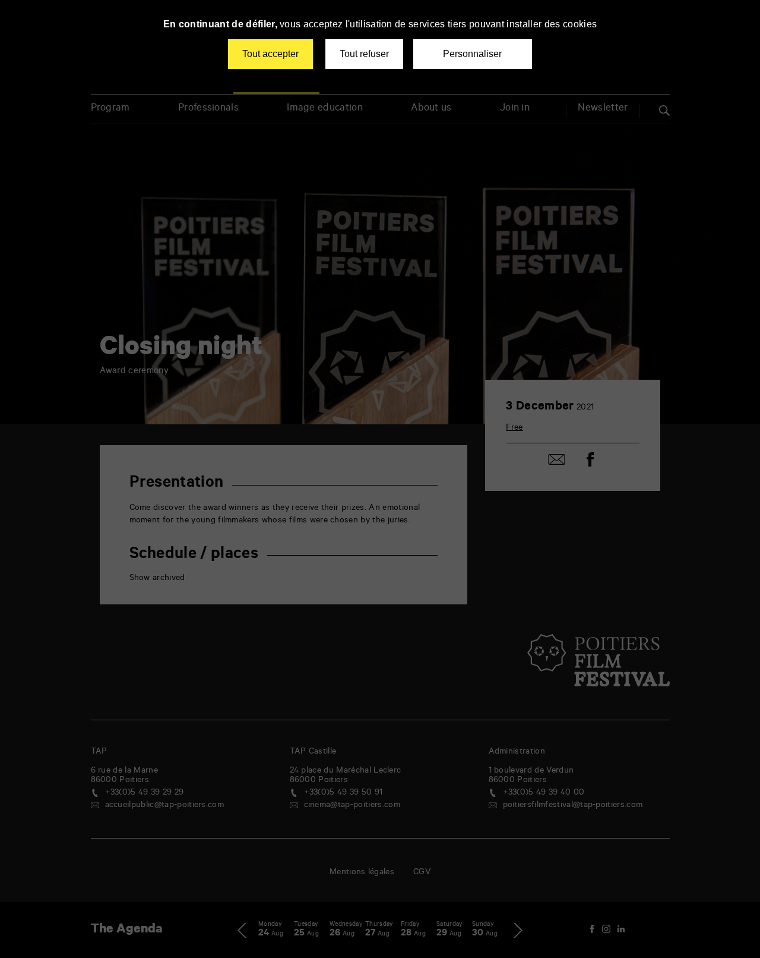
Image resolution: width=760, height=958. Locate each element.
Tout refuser (364, 54)
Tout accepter (270, 54)
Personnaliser (472, 54)
